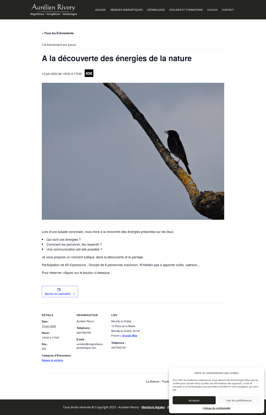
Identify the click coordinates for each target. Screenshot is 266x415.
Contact (228, 9)
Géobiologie (156, 9)
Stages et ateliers (52, 360)
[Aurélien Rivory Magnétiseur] (53, 9)
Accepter (194, 400)
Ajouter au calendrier (58, 293)
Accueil (100, 9)
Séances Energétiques (126, 9)
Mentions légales (153, 407)
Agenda (212, 9)
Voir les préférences (239, 400)
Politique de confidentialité (216, 408)
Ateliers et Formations (186, 9)
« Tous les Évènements (58, 33)
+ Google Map (128, 335)
